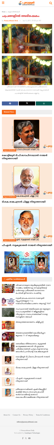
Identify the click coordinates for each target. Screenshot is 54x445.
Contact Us (16, 415)
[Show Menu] (3, 3)
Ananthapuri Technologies (32, 433)
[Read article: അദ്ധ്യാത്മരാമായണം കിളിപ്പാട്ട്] (8, 325)
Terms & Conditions (43, 415)
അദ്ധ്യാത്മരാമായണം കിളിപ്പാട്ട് (29, 322)
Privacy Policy (28, 415)
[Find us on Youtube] (29, 438)
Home (4, 12)
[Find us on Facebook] (22, 438)
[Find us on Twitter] (26, 438)
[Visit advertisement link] (27, 262)
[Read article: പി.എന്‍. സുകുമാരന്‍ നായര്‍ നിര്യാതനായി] (27, 225)
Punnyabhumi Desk (11, 21)
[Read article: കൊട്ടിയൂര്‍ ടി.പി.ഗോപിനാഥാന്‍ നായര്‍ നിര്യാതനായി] (27, 135)
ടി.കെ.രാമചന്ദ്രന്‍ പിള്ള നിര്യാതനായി (24, 202)
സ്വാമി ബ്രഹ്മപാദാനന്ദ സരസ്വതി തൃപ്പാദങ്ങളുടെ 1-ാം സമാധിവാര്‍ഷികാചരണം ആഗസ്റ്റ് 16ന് (33, 301)
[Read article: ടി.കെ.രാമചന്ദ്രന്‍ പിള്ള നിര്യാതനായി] (27, 181)
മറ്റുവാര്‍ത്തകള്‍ (14, 12)
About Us (6, 415)
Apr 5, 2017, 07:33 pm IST (32, 21)
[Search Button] (50, 3)
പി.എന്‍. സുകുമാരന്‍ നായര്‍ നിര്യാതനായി (27, 245)
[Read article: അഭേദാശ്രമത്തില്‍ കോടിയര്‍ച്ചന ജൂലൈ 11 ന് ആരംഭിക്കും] (8, 336)
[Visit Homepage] (26, 3)
